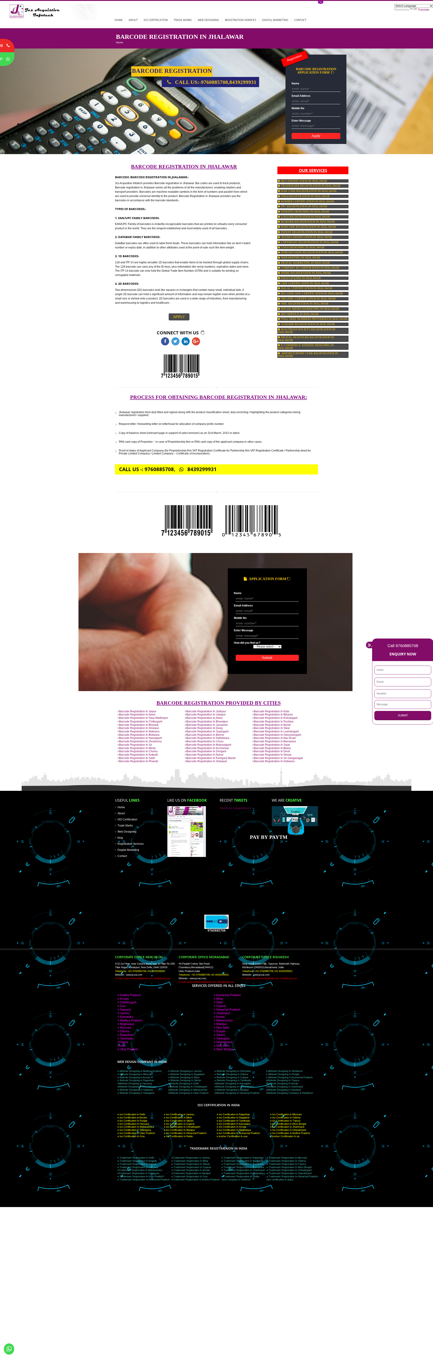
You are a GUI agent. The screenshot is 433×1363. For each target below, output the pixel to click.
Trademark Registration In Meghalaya (244, 1173)
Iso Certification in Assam (133, 1117)
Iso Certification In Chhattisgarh (182, 1126)
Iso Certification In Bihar (178, 1117)
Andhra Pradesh (130, 995)
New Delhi (222, 1027)
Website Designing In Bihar (185, 1077)
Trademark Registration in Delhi (136, 1157)
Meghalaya (126, 1024)
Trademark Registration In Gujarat (192, 1167)
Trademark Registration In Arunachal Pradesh (144, 1179)
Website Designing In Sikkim (185, 1080)
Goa (122, 1006)
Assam (124, 998)
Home (119, 20)
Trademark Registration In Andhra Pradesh (196, 1179)
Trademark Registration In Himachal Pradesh (293, 1176)
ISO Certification (156, 20)
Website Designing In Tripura (283, 1080)
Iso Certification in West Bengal (289, 1123)
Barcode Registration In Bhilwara (139, 734)
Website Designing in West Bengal (137, 1086)
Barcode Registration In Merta (137, 748)
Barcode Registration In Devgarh (206, 751)
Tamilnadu (126, 1038)
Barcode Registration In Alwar (204, 717)
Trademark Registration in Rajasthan (243, 1157)
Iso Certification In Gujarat (179, 1123)
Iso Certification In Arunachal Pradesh (239, 1133)
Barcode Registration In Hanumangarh (277, 734)
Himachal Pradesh (227, 1009)
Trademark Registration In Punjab (137, 1164)
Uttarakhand (223, 1042)
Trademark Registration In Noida (241, 1176)
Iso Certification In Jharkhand (288, 1126)
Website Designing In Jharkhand (285, 1086)
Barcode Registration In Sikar (272, 728)
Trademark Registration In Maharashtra (140, 1170)
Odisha (124, 1031)
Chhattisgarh (127, 1002)
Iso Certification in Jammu (179, 1114)
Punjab (220, 1031)
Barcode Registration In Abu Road (275, 737)
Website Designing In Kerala (282, 1083)
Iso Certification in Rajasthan (234, 1114)
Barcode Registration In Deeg (204, 728)
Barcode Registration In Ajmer (137, 714)
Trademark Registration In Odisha (287, 1160)
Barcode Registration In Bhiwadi (139, 724)
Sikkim (220, 1035)
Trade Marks (183, 20)
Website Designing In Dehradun (233, 1071)
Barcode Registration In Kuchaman (207, 748)
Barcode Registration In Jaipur (137, 711)
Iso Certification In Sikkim (179, 1120)
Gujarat (220, 1006)
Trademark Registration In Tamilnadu (243, 1164)
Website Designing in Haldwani (136, 1089)
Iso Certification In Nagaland (233, 1117)
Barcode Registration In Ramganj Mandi (210, 758)
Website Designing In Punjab (283, 1074)
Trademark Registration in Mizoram (287, 1157)
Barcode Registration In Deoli (272, 751)
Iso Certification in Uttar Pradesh (137, 1133)
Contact (300, 20)
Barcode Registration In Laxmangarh (276, 731)
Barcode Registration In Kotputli (138, 754)
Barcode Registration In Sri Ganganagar (278, 758)
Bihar (219, 998)
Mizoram (125, 1027)
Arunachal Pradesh (228, 995)
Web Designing (208, 20)
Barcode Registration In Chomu (138, 751)
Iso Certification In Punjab (133, 1120)
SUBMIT (403, 715)
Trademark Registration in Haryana (138, 1167)
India (122, 1045)
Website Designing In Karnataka (233, 1083)
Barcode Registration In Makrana (139, 731)
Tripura (123, 1042)
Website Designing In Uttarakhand (234, 1086)
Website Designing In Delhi (184, 1083)
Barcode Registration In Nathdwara (207, 737)
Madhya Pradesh (130, 1020)
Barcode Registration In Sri (135, 744)
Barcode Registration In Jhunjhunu (140, 741)
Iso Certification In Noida (179, 1136)
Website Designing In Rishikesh (285, 1071)
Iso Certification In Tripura (286, 1120)
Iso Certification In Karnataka (234, 1123)
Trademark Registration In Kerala (191, 1170)
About (133, 20)
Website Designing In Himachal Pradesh (238, 1093)
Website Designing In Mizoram (136, 1074)
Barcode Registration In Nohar (204, 754)
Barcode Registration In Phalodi (138, 761)
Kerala (220, 1016)
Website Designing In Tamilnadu (233, 1080)
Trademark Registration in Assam (137, 1160)
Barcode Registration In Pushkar (274, 721)
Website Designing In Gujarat (232, 1077)
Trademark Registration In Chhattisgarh (290, 1170)
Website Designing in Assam (134, 1077)
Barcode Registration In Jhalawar (206, 761)
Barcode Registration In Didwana (274, 761)
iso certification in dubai (280, 1179)
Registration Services (240, 20)
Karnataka (126, 1016)
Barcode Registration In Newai (272, 754)
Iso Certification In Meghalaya (234, 1130)
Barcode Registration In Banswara (275, 741)
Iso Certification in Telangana (135, 1130)
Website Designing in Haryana (135, 1083)
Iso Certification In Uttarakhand (289, 1130)
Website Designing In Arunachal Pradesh (290, 1077)
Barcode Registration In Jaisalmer (207, 724)
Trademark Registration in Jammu (191, 1157)
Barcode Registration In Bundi (272, 724)
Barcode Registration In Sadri (137, 758)
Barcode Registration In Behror (205, 734)
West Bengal (224, 1049)
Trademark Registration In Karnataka (243, 1167)
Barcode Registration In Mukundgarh (208, 744)
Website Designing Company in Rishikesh (290, 1093)
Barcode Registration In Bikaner (273, 714)
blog (120, 837)
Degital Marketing (128, 849)
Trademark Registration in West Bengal (289, 1167)
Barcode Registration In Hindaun (139, 728)
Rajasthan (126, 1035)
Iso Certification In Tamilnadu (234, 1120)
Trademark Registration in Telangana (139, 1173)
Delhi (219, 1002)
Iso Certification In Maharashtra (136, 1126)
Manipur (221, 1024)
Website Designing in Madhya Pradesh (140, 1071)
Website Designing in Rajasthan (136, 1080)
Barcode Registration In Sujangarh (207, 731)
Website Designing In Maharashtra (188, 1089)
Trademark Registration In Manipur (192, 1173)
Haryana (125, 1009)
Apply (179, 317)
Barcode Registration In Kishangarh (276, 717)
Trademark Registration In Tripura (287, 1164)
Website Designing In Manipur (232, 1089)
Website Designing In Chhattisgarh (188, 1086)
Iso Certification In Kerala (232, 1126)
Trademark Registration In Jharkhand (244, 1170)
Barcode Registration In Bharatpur (207, 721)
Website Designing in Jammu (186, 1071)
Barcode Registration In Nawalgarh (140, 737)
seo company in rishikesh (237, 1179)
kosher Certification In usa (232, 1136)
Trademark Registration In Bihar (190, 1160)
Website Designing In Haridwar (284, 1089)
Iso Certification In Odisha (286, 1117)
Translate (423, 9)
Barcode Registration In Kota (271, 711)
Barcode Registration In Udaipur (206, 714)
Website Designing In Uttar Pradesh (189, 1093)
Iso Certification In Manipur (180, 1130)
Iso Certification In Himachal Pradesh (185, 1133)
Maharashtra (224, 1020)
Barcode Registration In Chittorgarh (140, 721)
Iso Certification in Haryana (134, 1123)
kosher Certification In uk (285, 1136)
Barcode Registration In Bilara (272, 748)
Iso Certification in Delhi (132, 1114)
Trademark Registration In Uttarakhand (289, 1173)
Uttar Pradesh (128, 1049)
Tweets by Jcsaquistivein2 (235, 808)
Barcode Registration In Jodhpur (206, 711)
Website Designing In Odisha (232, 1074)
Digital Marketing (275, 20)
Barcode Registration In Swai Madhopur (143, 717)
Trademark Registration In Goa (190, 1176)
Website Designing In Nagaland (187, 1074)
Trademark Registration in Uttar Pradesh (141, 1176)
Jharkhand (222, 1013)
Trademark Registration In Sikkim (191, 1164)
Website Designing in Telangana (136, 1093)
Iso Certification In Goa (132, 1136)
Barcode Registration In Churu (204, 741)
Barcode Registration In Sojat (272, 744)
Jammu (124, 1013)
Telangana (222, 1038)
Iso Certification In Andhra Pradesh (291, 1133)
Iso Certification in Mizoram (287, 1114)
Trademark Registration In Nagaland (243, 1160)
